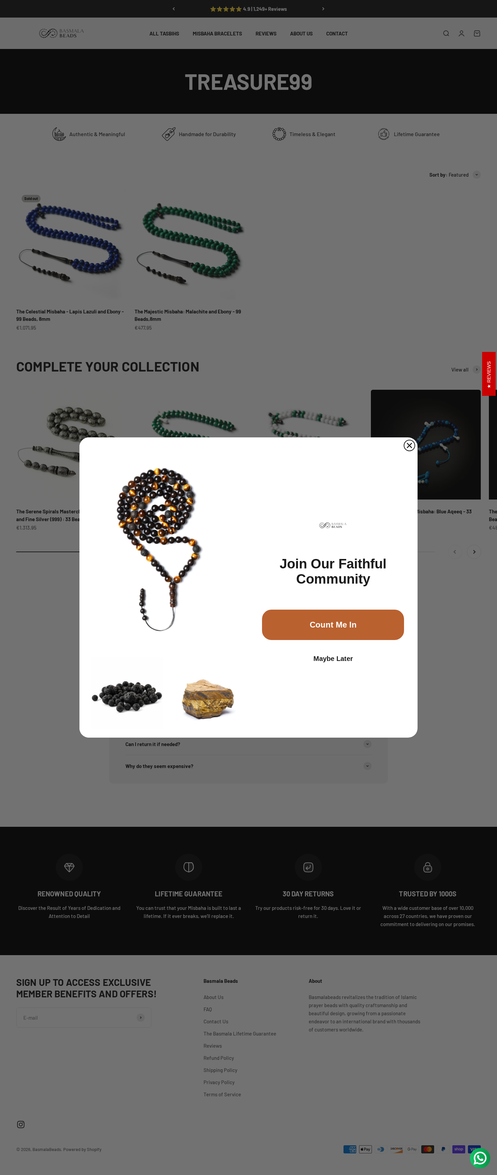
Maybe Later (333, 658)
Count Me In (333, 624)
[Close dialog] (409, 445)
